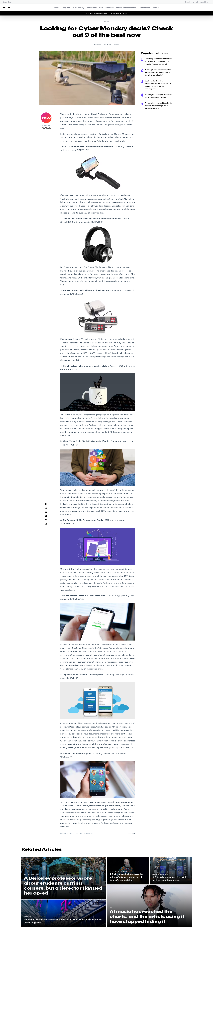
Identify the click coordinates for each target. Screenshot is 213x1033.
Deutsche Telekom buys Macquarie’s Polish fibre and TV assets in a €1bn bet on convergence (158, 85)
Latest (56, 7)
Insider (106, 22)
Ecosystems (92, 7)
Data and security (106, 7)
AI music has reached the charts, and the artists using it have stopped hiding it (158, 105)
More (155, 7)
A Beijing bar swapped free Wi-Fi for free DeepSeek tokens (158, 95)
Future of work (144, 7)
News (5, 2)
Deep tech (66, 7)
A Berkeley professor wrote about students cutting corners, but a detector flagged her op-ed (158, 61)
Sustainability (78, 7)
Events (10, 2)
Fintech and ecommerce (126, 7)
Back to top (131, 833)
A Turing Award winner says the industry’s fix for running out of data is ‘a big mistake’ (158, 72)
